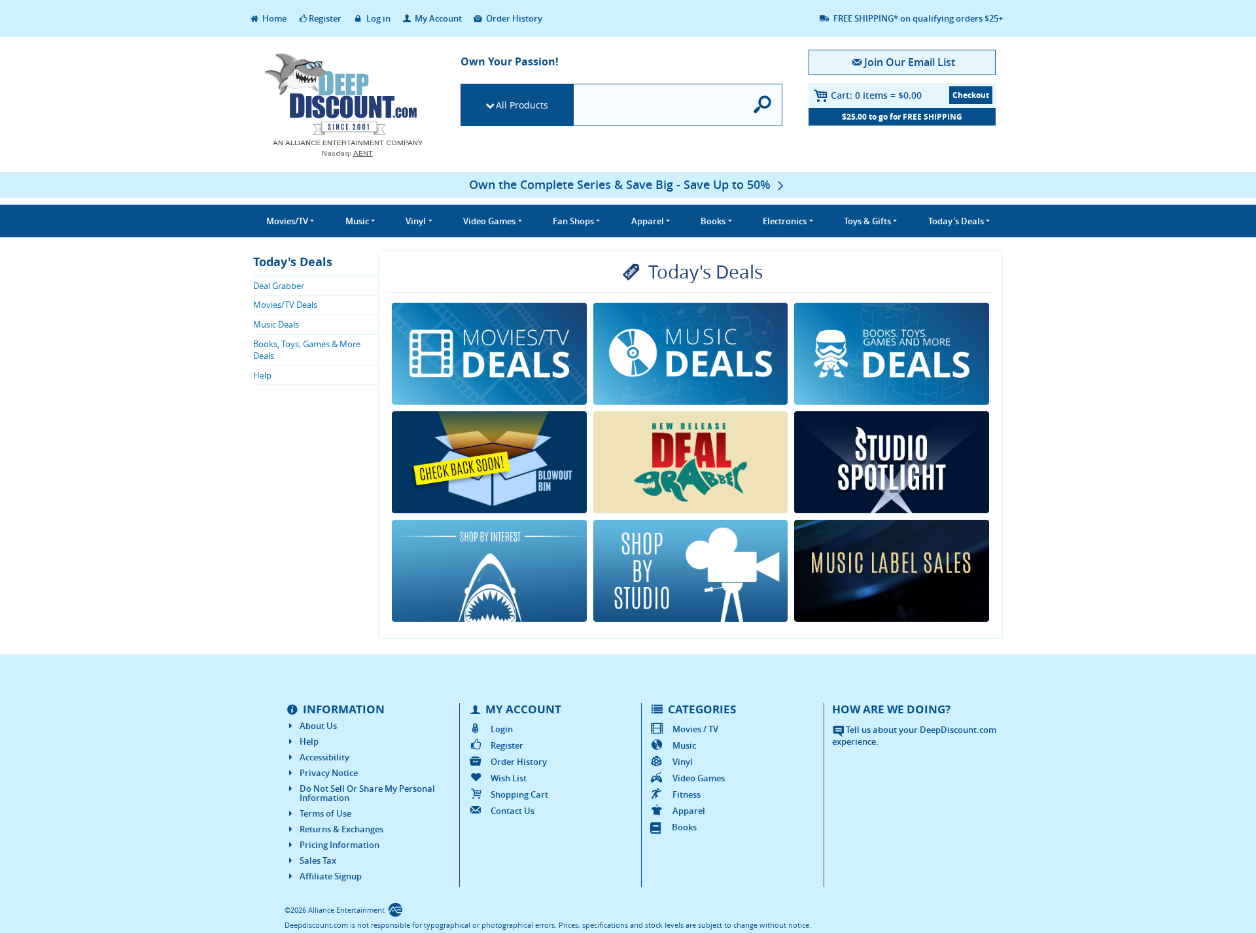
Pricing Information (339, 844)
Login (502, 729)
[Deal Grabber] (690, 462)
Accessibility (324, 757)
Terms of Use (325, 813)
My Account (437, 18)
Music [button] (357, 221)
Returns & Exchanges (341, 829)
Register (325, 18)
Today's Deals (292, 262)
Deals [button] (956, 221)
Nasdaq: (347, 153)
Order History (513, 18)
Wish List (509, 778)
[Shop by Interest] (489, 571)
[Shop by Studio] (690, 571)
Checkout (970, 95)
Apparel (688, 811)
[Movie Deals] (489, 354)
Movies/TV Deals (285, 305)
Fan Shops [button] (573, 221)
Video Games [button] (489, 221)
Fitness (686, 794)
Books (684, 827)
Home (273, 18)
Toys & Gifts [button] (867, 221)
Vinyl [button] (416, 221)
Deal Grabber (278, 286)
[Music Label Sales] (891, 571)
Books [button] (713, 221)
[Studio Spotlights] (891, 462)
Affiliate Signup (331, 876)
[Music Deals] (690, 354)
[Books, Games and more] (891, 354)
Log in (377, 18)
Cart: (876, 95)
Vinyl (682, 762)
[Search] (763, 105)
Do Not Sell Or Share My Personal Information (367, 793)
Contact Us (512, 811)
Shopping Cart (519, 794)
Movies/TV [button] (287, 221)
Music (684, 745)
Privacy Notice (329, 772)
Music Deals (276, 324)
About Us (318, 725)
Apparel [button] (647, 221)
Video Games (698, 778)
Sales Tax (318, 860)
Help (262, 375)
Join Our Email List (909, 62)
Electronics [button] (785, 221)
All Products (522, 105)
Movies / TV (695, 729)
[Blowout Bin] (489, 462)
